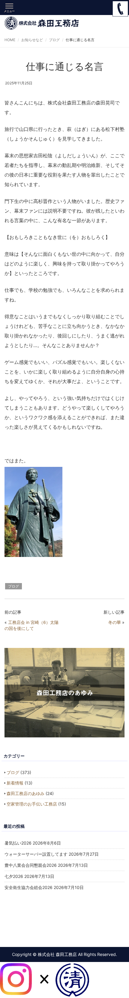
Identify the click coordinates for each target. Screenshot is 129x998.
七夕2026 (13, 876)
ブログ (54, 40)
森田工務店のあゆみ (25, 793)
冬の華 (114, 622)
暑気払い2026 (18, 842)
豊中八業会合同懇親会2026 (30, 865)
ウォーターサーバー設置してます (36, 854)
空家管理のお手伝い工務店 (32, 803)
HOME (9, 40)
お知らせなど (32, 40)
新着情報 (15, 782)
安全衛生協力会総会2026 (28, 887)
